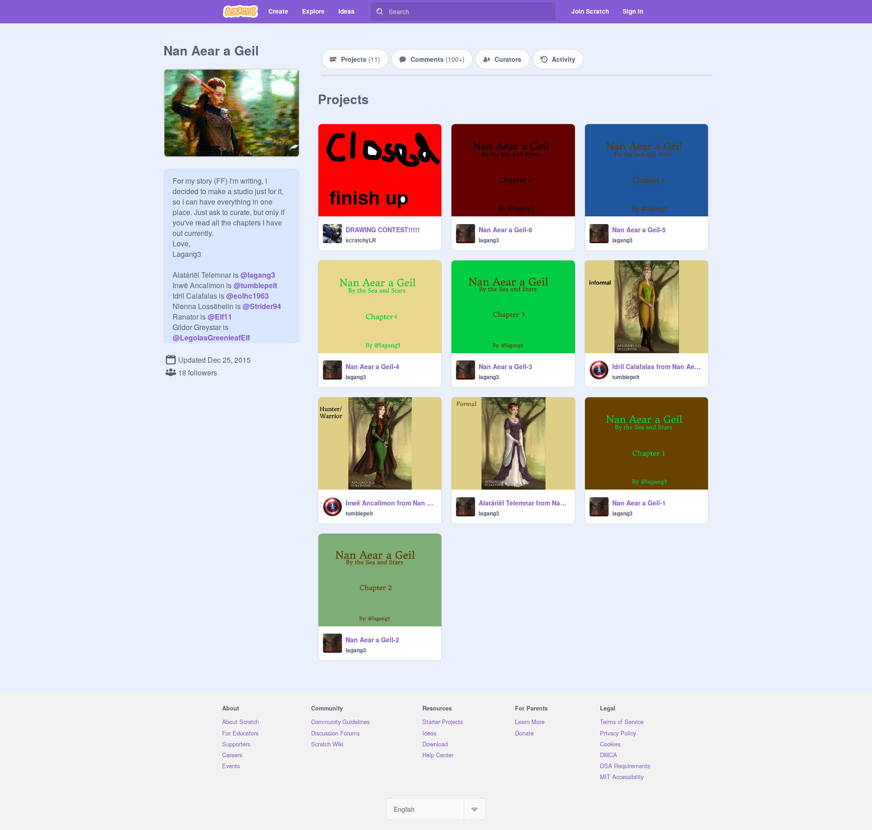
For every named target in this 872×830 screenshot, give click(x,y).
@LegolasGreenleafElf (211, 337)
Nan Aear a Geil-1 (639, 502)
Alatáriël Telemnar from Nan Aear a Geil (524, 502)
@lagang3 (257, 275)
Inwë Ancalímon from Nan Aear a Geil (391, 502)
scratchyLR (361, 240)
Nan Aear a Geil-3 (505, 366)
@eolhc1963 (247, 295)
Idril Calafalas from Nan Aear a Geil (657, 366)
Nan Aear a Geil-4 (372, 366)
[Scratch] (240, 11)
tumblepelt (625, 377)
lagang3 (489, 240)
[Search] (380, 11)
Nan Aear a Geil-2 (372, 639)
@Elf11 (220, 316)
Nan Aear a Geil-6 (505, 229)
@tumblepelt (255, 285)
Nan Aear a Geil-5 (639, 229)
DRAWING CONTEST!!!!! (383, 229)
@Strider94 (262, 306)
